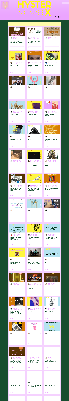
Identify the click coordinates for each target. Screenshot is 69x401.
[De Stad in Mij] (17, 154)
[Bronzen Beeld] (52, 326)
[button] (58, 24)
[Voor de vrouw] (34, 80)
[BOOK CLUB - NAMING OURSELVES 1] (52, 178)
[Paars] (34, 301)
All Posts (12, 23)
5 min (23, 23)
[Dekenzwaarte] (34, 105)
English (46, 23)
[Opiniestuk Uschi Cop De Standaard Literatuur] (17, 31)
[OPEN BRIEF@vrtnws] (17, 80)
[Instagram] (59, 17)
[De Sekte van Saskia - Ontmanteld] (34, 375)
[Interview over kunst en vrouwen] (34, 252)
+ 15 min (34, 23)
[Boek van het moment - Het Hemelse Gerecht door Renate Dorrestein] (17, 301)
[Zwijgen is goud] (17, 375)
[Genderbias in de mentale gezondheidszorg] (34, 351)
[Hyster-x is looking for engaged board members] (34, 31)
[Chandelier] (17, 105)
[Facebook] (55, 17)
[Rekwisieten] (52, 301)
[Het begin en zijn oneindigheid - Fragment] (17, 178)
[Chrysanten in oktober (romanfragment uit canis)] (17, 326)
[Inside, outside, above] (34, 55)
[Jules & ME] (52, 277)
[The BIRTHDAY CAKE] (34, 326)
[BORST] (52, 203)
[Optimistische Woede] (52, 105)
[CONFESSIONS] (52, 55)
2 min (18, 23)
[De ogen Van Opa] (17, 129)
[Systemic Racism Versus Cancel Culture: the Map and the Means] (17, 351)
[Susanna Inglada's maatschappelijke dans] (52, 154)
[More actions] (23, 38)
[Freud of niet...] (17, 55)
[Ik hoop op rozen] (52, 31)
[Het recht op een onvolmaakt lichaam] (17, 203)
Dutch (40, 23)
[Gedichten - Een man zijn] (52, 129)
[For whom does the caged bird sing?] (34, 203)
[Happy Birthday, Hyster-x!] (17, 277)
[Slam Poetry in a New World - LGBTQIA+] (34, 277)
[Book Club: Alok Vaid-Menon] (52, 80)
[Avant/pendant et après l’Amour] (52, 228)
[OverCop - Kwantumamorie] (52, 351)
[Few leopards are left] (34, 228)
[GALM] (34, 129)
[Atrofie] (52, 252)
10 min (28, 23)
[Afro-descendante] (52, 375)
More (52, 23)
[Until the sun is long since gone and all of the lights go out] (34, 154)
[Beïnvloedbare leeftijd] (17, 252)
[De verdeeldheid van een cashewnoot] (17, 228)
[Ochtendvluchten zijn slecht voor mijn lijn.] (34, 178)
